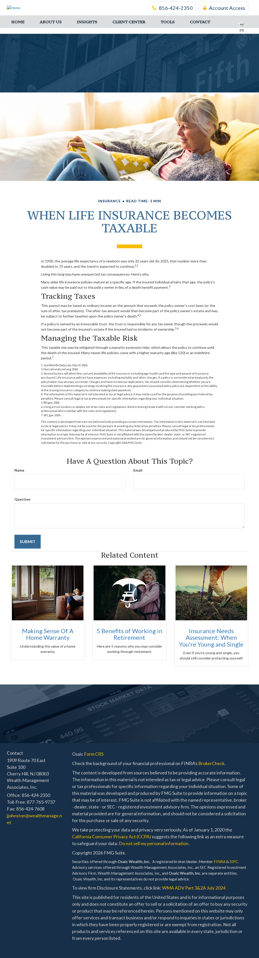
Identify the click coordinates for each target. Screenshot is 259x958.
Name (19, 470)
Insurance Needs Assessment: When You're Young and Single (211, 637)
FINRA (219, 861)
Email (137, 470)
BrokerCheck (211, 763)
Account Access (227, 8)
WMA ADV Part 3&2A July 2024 (193, 888)
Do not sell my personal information (153, 843)
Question (22, 499)
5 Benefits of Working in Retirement (129, 634)
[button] (50, 21)
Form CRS (93, 754)
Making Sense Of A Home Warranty (47, 634)
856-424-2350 (176, 8)
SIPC (234, 861)
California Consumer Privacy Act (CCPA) (111, 836)
